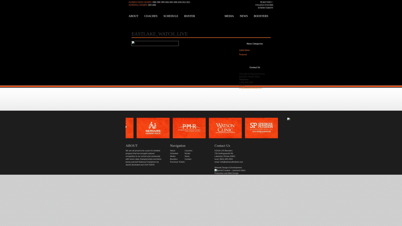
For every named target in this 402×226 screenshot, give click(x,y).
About (133, 16)
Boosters (261, 16)
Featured (243, 55)
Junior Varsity (265, 8)
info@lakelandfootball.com (250, 88)
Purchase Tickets (177, 162)
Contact (188, 159)
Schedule (170, 16)
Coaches (151, 16)
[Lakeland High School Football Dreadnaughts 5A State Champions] (203, 114)
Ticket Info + (266, 2)
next (295, 129)
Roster (189, 16)
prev (120, 129)
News (244, 16)
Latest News (244, 50)
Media (229, 16)
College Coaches (264, 5)
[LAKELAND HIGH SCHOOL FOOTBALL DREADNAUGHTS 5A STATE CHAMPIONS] (201, 17)
